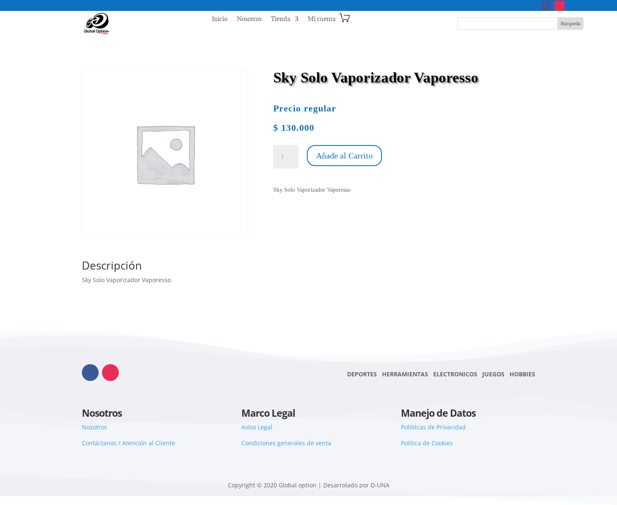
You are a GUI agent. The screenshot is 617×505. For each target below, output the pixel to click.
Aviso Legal (256, 427)
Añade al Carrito (344, 155)
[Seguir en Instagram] (559, 6)
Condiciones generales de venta (286, 443)
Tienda (280, 19)
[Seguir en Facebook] (546, 6)
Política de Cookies (427, 443)
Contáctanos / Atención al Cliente (128, 443)
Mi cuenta (321, 19)
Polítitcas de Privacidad (433, 427)
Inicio (219, 19)
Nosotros (249, 19)
